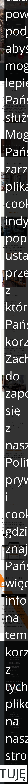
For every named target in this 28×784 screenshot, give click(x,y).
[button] (4, 120)
